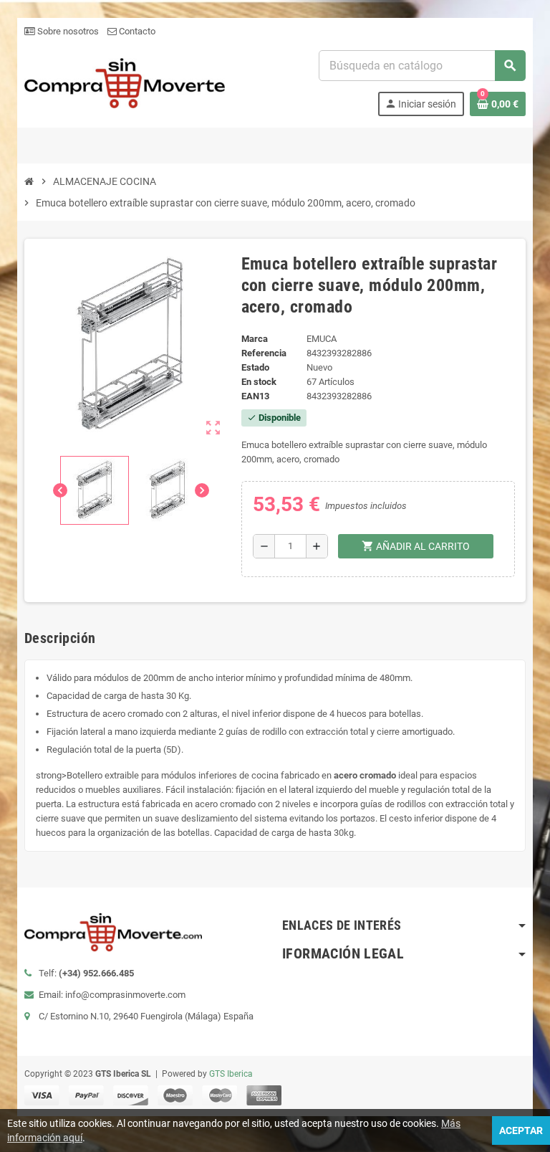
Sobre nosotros (67, 31)
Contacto (136, 31)
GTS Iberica (231, 1074)
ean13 (255, 396)
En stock (258, 381)
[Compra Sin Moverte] (124, 82)
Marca (254, 338)
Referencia (263, 353)
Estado (255, 367)
